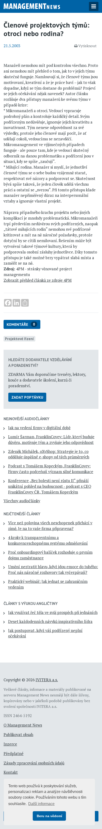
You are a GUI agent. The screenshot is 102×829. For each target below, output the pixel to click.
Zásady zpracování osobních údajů (34, 763)
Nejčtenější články (22, 513)
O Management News (23, 725)
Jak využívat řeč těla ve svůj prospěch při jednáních (52, 612)
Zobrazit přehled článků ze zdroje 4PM (38, 280)
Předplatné (13, 753)
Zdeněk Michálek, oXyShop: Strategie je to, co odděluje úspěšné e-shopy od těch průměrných (48, 454)
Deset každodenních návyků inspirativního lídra (50, 621)
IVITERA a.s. (47, 679)
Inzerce (10, 744)
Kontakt (11, 772)
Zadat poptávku (27, 397)
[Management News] (32, 5)
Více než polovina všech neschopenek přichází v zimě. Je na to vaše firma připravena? (50, 525)
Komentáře (21, 324)
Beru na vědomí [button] (49, 816)
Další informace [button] (41, 804)
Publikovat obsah (18, 734)
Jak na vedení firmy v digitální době (39, 427)
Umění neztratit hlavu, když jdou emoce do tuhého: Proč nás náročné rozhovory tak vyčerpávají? (53, 569)
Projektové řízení (19, 338)
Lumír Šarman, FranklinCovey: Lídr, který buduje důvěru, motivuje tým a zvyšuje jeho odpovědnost (51, 439)
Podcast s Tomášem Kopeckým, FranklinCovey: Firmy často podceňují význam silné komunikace (50, 468)
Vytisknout (87, 45)
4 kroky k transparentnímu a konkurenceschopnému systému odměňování (48, 540)
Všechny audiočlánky (22, 500)
